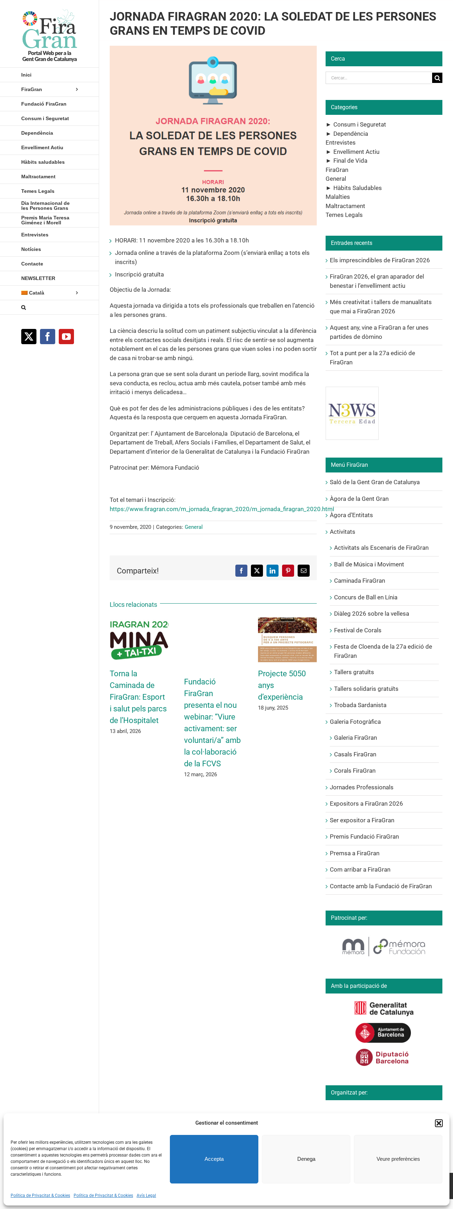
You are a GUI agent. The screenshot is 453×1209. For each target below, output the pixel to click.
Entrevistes (341, 142)
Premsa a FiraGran (354, 853)
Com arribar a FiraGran (360, 869)
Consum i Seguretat (359, 124)
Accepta (214, 1159)
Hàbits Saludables (357, 187)
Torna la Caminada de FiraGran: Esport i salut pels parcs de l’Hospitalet (138, 697)
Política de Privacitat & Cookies (40, 1195)
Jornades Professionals (362, 787)
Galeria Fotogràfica (355, 721)
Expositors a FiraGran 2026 (366, 803)
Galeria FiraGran (355, 737)
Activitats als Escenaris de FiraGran (381, 547)
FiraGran (337, 169)
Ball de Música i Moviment (369, 564)
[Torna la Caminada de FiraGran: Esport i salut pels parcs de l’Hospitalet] (139, 621)
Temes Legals (344, 214)
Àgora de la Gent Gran (359, 498)
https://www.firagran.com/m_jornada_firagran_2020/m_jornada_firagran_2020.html (222, 509)
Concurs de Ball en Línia (365, 597)
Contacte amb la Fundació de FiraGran (381, 886)
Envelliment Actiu (356, 151)
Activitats (342, 531)
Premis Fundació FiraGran (364, 836)
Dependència (350, 133)
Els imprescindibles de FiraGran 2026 (380, 260)
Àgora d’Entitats (351, 515)
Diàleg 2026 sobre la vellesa (371, 613)
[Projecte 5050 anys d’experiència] (287, 621)
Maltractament (345, 205)
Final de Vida (350, 160)
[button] (438, 1123)
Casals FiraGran (355, 754)
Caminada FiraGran (359, 580)
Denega (306, 1159)
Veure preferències (398, 1159)
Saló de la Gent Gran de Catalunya (375, 482)
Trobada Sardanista (360, 705)
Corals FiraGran (354, 770)
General (194, 527)
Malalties (338, 196)
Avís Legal (146, 1195)
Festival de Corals (358, 630)
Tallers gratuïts (354, 672)
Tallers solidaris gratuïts (366, 688)
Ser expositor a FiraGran (362, 820)
